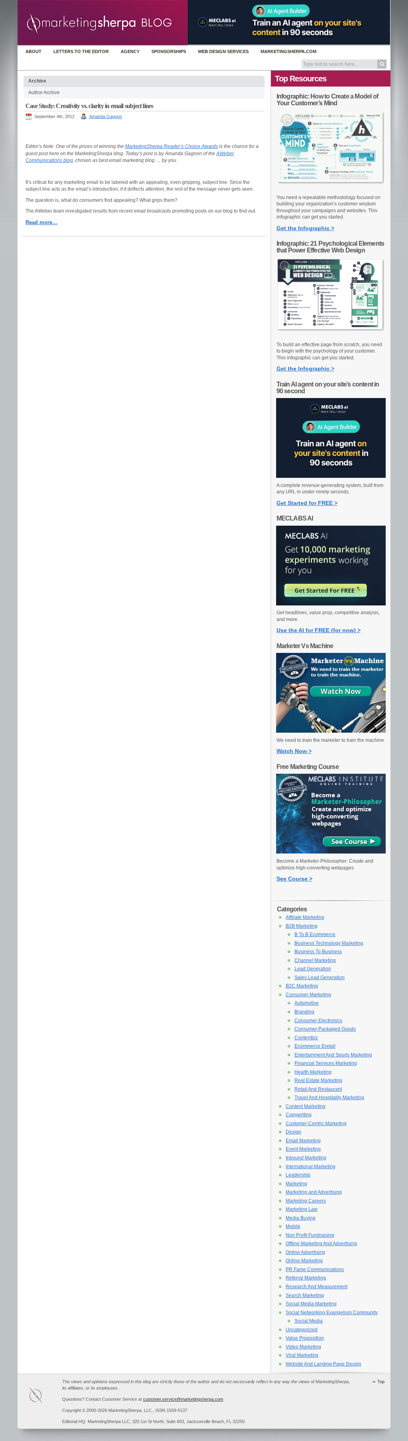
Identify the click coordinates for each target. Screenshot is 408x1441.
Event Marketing (303, 1149)
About (33, 51)
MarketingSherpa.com (288, 51)
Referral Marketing (306, 1278)
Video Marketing (303, 1347)
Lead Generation (312, 969)
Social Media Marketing (311, 1304)
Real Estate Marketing (318, 1080)
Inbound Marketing (306, 1158)
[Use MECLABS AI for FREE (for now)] (331, 603)
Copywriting (299, 1115)
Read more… (41, 222)
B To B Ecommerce (314, 934)
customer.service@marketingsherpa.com (183, 1399)
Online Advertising (305, 1252)
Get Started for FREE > (307, 503)
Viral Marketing (302, 1355)
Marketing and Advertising (314, 1192)
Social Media (308, 1321)
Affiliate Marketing (305, 917)
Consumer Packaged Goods (325, 1029)
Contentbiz (306, 1038)
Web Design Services (223, 51)
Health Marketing (313, 1072)
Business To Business (318, 951)
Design (293, 1132)
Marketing (296, 1184)
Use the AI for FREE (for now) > (319, 630)
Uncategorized (302, 1330)
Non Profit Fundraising (310, 1235)
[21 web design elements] (331, 335)
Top (380, 1381)
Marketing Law (302, 1209)
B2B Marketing (302, 926)
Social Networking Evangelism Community (332, 1312)
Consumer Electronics (318, 1020)
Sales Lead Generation (319, 977)
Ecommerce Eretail (314, 1046)
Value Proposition (305, 1338)
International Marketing (310, 1166)
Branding (304, 1012)
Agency (130, 51)
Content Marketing (306, 1106)
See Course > (294, 878)
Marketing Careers (306, 1201)
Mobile (293, 1226)
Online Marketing (304, 1261)
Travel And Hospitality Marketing (329, 1097)
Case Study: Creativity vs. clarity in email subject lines (89, 106)
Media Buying (301, 1218)
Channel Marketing (315, 960)
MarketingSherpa (44, 1396)
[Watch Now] (331, 731)
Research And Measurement (316, 1286)
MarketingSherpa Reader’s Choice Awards (171, 146)
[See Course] (331, 852)
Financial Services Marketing (325, 1063)
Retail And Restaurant (318, 1089)
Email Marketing (303, 1140)
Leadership (298, 1175)
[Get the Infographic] (331, 188)
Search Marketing (305, 1295)
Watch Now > (294, 751)
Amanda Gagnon (105, 116)
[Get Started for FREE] (331, 476)
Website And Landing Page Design (323, 1364)
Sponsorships (168, 51)
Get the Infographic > (305, 228)
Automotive (306, 1003)
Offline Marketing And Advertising (321, 1243)
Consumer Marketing (308, 994)
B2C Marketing (302, 986)
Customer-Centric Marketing (316, 1123)
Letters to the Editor (81, 51)
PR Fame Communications (315, 1269)
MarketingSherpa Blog (103, 23)
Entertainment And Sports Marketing (333, 1055)
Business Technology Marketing (328, 943)
